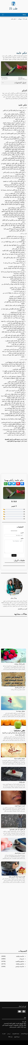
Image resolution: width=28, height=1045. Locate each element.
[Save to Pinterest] (18, 483)
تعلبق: (22, 538)
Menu (24, 14)
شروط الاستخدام (24, 1033)
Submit (14, 555)
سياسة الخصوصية (15, 1033)
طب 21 (25, 19)
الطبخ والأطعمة (19, 961)
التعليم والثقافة (19, 964)
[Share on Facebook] (22, 483)
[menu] (3, 14)
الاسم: (22, 532)
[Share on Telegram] (10, 483)
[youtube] (19, 1011)
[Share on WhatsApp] (6, 483)
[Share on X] (14, 483)
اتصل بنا (3, 1033)
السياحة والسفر (19, 966)
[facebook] (24, 1011)
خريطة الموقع (17, 1036)
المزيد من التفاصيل (22, 609)
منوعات (21, 959)
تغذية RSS (10, 1036)
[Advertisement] (14, 35)
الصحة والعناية (19, 956)
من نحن (8, 1033)
